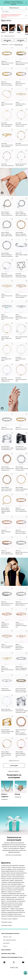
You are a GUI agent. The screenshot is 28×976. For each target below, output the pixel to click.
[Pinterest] (4, 962)
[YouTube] (23, 962)
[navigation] (1, 8)
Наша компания (5, 949)
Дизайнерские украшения (9, 36)
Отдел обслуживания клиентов (10, 933)
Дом (2, 36)
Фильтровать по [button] (7, 40)
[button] (1, 8)
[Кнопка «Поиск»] (3, 11)
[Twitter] (14, 962)
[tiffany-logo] (14, 8)
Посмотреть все (18, 44)
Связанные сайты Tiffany (8, 953)
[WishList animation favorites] (26, 8)
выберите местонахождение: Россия (11, 957)
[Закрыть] (26, 15)
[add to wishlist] (12, 47)
